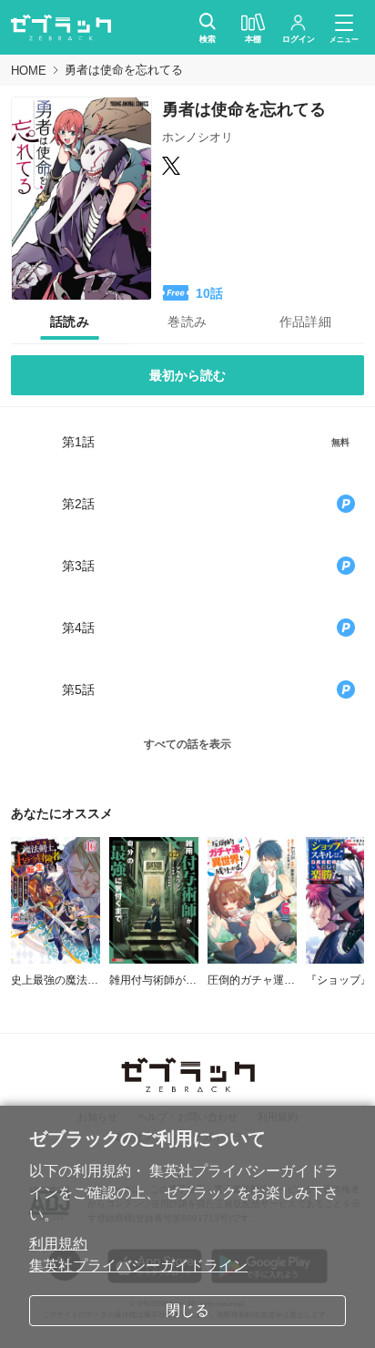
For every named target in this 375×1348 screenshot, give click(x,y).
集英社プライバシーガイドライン (138, 1265)
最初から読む (187, 375)
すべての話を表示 (187, 744)
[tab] (69, 322)
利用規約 (58, 1243)
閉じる (187, 1310)
